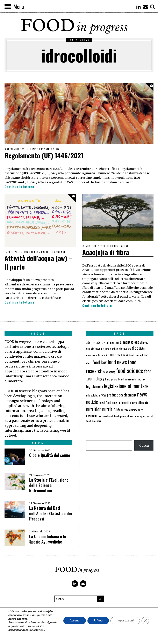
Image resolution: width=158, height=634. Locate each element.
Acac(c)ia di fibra (105, 252)
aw (129, 348)
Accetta (75, 621)
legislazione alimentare (126, 385)
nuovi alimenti (120, 402)
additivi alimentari (107, 342)
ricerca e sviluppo (136, 416)
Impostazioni (125, 621)
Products (47, 252)
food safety (109, 372)
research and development (113, 416)
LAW (57, 149)
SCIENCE (60, 252)
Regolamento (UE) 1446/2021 (44, 155)
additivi (90, 342)
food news (117, 362)
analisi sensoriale (95, 348)
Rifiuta (98, 621)
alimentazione (129, 342)
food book (122, 355)
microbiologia (93, 395)
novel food (105, 402)
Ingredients (31, 252)
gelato (114, 379)
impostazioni (36, 630)
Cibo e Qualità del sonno (49, 455)
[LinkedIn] (138, 6)
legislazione (94, 386)
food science (129, 370)
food (112, 354)
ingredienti (130, 379)
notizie (92, 401)
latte (139, 379)
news (142, 394)
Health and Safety (41, 149)
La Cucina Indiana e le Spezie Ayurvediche (47, 539)
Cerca (144, 445)
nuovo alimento (139, 402)
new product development (118, 395)
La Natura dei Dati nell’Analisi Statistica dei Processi (50, 513)
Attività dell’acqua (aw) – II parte (38, 262)
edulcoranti (101, 355)
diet (135, 348)
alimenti (144, 342)
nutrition (93, 409)
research (92, 415)
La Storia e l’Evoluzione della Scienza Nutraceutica (49, 485)
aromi (107, 348)
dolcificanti (90, 355)
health (121, 379)
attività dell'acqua (118, 348)
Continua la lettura (19, 186)
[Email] (145, 6)
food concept (136, 355)
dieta (142, 348)
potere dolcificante (132, 410)
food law (99, 362)
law (143, 379)
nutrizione (111, 409)
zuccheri (96, 421)
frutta (107, 379)
